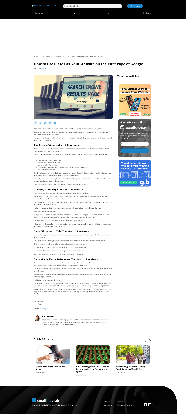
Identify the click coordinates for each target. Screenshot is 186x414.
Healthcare (147, 13)
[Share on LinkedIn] (50, 124)
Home (36, 56)
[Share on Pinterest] (45, 124)
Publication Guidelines (124, 405)
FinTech (109, 13)
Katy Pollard (41, 68)
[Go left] (145, 340)
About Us (107, 402)
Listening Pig (43, 309)
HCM (74, 13)
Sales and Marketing (46, 56)
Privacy (76, 405)
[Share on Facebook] (36, 124)
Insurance (39, 13)
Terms (70, 405)
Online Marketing (59, 56)
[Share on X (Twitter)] (41, 124)
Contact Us (108, 405)
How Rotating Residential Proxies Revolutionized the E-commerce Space (92, 369)
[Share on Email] (55, 124)
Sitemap (120, 402)
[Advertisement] (93, 38)
